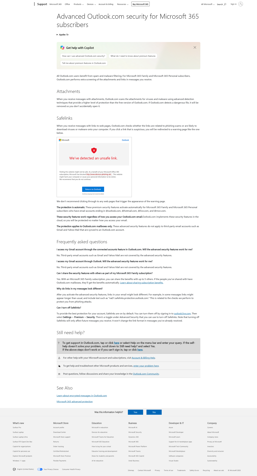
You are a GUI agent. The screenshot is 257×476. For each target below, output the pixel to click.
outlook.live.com (182, 313)
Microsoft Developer (176, 432)
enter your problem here (146, 365)
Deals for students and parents (103, 456)
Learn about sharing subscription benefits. (141, 282)
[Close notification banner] (195, 47)
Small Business (133, 461)
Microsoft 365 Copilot (136, 456)
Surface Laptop (18, 432)
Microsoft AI (132, 427)
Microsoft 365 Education (100, 442)
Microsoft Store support (61, 437)
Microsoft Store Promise (62, 456)
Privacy (157, 470)
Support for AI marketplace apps (180, 442)
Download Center (59, 432)
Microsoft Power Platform (137, 446)
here (116, 342)
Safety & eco (194, 470)
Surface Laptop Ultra (20, 437)
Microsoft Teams (134, 451)
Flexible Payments (59, 461)
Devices (90, 4)
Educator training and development (104, 451)
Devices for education (99, 432)
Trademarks (181, 470)
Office (67, 4)
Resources (121, 4)
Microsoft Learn (174, 437)
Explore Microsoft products (22, 456)
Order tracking (58, 446)
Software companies (176, 456)
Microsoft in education (100, 427)
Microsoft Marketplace (177, 451)
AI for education (97, 461)
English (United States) (25, 469)
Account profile (58, 427)
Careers (210, 427)
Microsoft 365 (56, 4)
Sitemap (131, 470)
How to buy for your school (101, 446)
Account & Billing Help (143, 357)
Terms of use (168, 470)
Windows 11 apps (19, 461)
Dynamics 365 (133, 437)
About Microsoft (213, 432)
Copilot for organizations (22, 446)
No (154, 412)
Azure (171, 427)
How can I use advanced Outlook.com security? (83, 55)
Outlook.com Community (146, 373)
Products (77, 4)
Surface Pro (17, 427)
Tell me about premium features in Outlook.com (84, 63)
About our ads (219, 470)
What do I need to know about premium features (133, 55)
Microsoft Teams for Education (103, 437)
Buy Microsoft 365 (140, 4)
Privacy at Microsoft (214, 442)
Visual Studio (173, 461)
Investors (210, 446)
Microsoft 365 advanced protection (75, 401)
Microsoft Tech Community (178, 446)
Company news (212, 437)
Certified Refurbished (61, 451)
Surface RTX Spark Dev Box (22, 442)
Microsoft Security (135, 432)
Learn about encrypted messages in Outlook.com (82, 395)
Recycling (206, 470)
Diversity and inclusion (215, 451)
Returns (56, 442)
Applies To (63, 34)
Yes (135, 412)
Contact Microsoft (144, 470)
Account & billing (106, 4)
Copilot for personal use (21, 451)
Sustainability (212, 461)
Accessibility (211, 456)
